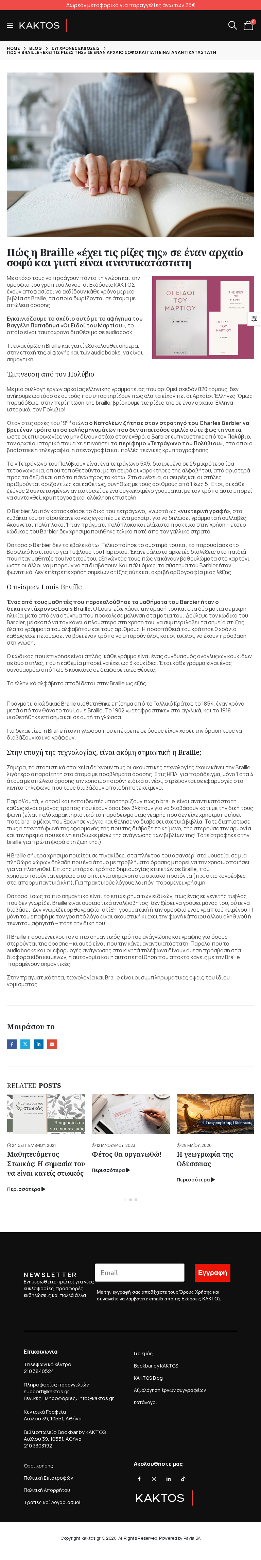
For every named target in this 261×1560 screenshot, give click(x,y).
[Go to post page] (46, 1114)
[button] (12, 25)
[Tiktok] (183, 1479)
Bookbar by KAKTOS (156, 1365)
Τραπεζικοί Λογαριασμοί (52, 1502)
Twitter (25, 1044)
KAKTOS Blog (148, 1378)
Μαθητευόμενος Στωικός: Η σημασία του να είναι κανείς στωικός (46, 1164)
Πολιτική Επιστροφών (48, 1478)
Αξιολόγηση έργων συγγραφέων (170, 1390)
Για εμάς (143, 1353)
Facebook (12, 1044)
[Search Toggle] (232, 25)
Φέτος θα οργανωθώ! (127, 1154)
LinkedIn (39, 1044)
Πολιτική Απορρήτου (47, 1490)
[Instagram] (154, 1479)
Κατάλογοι (145, 1402)
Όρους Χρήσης (195, 1292)
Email (52, 1044)
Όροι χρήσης (38, 1465)
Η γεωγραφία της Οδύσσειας (205, 1159)
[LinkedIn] (168, 1479)
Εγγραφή (212, 1272)
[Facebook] (139, 1479)
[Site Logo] (43, 25)
